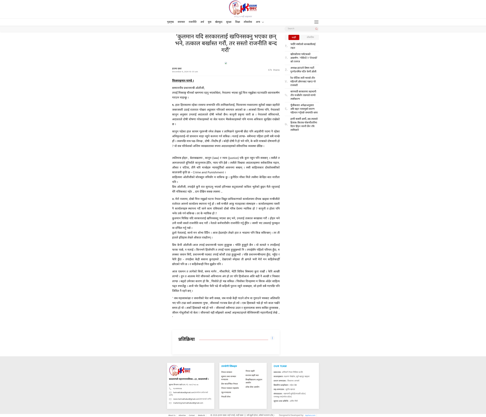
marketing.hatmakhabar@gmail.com (188, 403)
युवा (209, 22)
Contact (192, 415)
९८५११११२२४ (177, 389)
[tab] (293, 37)
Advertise (182, 415)
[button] (316, 22)
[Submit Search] (316, 28)
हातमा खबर (177, 69)
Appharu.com (310, 415)
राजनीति (193, 22)
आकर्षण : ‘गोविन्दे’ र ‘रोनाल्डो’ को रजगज (303, 58)
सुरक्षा (228, 22)
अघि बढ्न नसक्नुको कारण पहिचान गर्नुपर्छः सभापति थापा (304, 109)
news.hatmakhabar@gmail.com (186, 399)
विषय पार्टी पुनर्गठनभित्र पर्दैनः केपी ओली (303, 70)
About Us (171, 415)
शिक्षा (237, 22)
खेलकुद (218, 22)
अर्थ (202, 22)
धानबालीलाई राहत (303, 46)
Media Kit (201, 415)
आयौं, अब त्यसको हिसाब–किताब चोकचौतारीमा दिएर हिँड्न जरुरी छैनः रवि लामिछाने (304, 124)
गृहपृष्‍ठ (170, 22)
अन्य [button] (258, 22)
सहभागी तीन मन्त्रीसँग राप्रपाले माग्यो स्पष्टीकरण (303, 95)
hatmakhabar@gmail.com (183, 392)
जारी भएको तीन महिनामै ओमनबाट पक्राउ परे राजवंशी (303, 81)
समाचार (181, 22)
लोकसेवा (248, 22)
